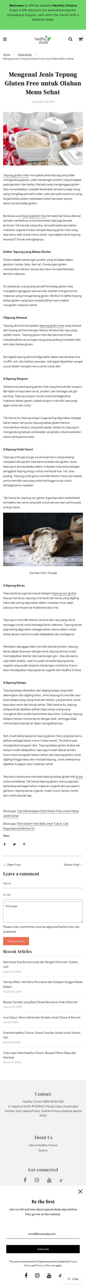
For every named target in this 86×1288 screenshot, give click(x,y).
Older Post (14, 865)
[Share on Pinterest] (24, 844)
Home (6, 54)
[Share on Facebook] (4, 844)
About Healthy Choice (43, 1145)
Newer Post (71, 865)
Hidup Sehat (25, 54)
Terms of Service (45, 1265)
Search (43, 1150)
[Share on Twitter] (14, 844)
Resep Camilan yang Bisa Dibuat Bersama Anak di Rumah (40, 1002)
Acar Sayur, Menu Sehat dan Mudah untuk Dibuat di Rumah (41, 1017)
